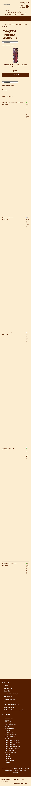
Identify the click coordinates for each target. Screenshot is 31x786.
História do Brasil (11, 734)
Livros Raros (9, 750)
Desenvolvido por (18, 783)
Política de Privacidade (11, 704)
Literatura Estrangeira (12, 742)
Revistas (8, 758)
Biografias (8, 722)
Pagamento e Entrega (11, 694)
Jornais (7, 738)
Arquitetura (9, 718)
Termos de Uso (9, 707)
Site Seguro (8, 696)
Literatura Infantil (11, 744)
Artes (7, 720)
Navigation (28, 18)
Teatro (7, 762)
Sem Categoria (10, 760)
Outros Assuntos (10, 752)
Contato (6, 702)
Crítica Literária (10, 724)
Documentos (9, 728)
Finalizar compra (9, 699)
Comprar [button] (16, 75)
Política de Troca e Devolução (14, 710)
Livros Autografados (12, 748)
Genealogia (9, 732)
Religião (8, 756)
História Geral (10, 736)
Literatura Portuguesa (12, 746)
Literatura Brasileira (12, 740)
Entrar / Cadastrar (24, 4)
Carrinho (7, 691)
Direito (7, 726)
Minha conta (8, 688)
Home (6, 686)
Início (6, 24)
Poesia (7, 754)
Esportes (8, 730)
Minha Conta (24, 2)
